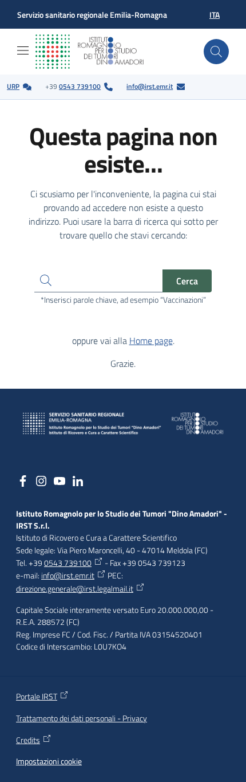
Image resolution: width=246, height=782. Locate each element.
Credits (28, 740)
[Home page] (98, 51)
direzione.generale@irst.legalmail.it (74, 588)
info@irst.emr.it (149, 86)
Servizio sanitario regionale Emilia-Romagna (92, 15)
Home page (151, 340)
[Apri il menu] (23, 50)
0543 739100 (80, 86)
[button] (216, 51)
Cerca (187, 281)
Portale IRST (36, 696)
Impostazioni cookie (49, 762)
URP (13, 86)
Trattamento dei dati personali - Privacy (81, 718)
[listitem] (19, 86)
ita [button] (214, 15)
